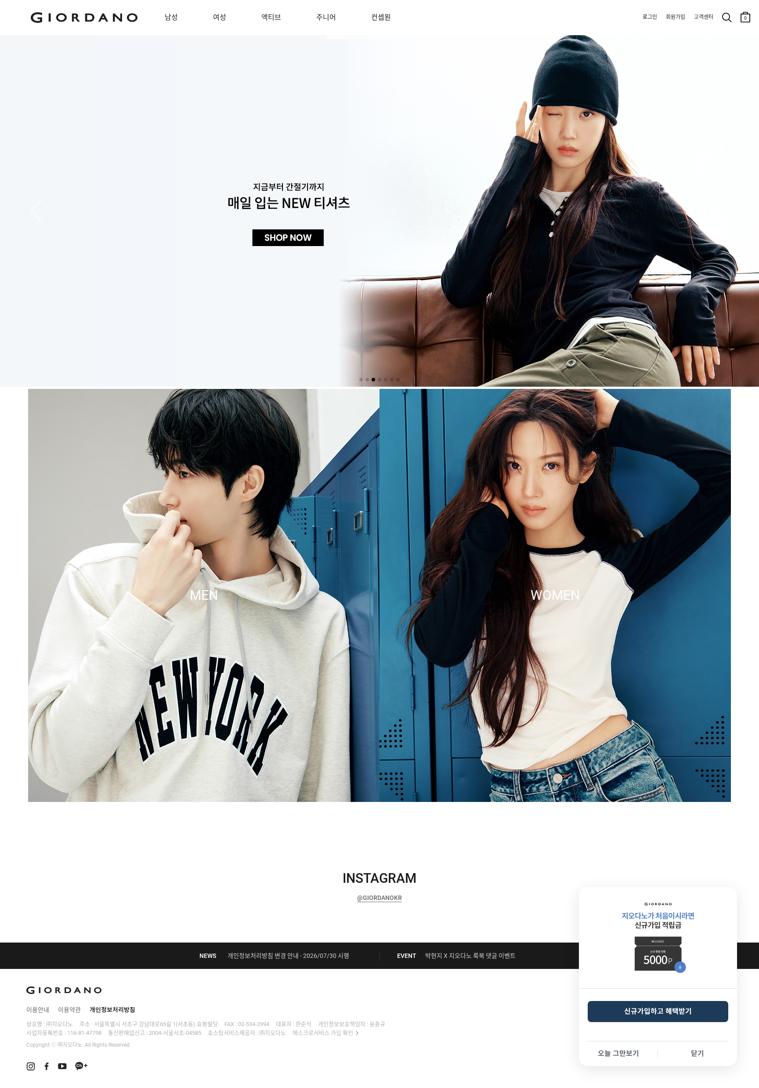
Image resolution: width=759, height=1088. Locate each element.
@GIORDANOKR (379, 897)
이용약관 (69, 1009)
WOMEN (555, 595)
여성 (219, 17)
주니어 (326, 17)
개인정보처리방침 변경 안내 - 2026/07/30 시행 (288, 955)
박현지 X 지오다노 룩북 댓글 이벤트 (470, 955)
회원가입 (675, 17)
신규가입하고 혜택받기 (658, 1011)
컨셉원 (381, 17)
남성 (171, 17)
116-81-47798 (84, 1033)
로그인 (650, 17)
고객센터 (703, 17)
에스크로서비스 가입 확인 (323, 1033)
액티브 (271, 17)
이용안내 (37, 1009)
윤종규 (377, 1024)
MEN (204, 595)
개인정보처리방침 (112, 1009)
